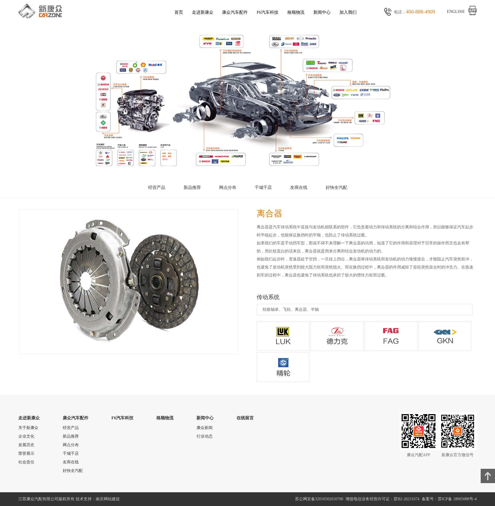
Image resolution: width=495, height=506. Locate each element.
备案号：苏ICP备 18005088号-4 (449, 499)
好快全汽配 (336, 187)
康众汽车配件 (235, 12)
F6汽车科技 (267, 12)
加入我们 (348, 12)
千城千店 (263, 187)
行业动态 (205, 436)
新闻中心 (322, 12)
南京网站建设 (108, 499)
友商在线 (298, 187)
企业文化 (26, 436)
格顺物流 (296, 12)
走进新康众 (202, 12)
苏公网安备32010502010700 (320, 499)
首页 (178, 12)
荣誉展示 (26, 453)
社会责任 (26, 462)
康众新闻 (205, 428)
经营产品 (156, 187)
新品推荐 (192, 187)
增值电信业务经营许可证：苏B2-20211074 (383, 499)
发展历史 (26, 445)
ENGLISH (455, 11)
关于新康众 (28, 428)
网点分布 (227, 187)
